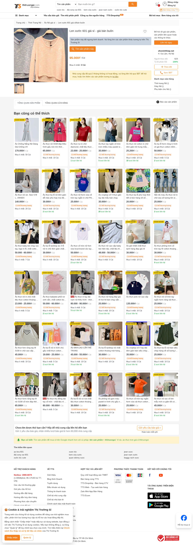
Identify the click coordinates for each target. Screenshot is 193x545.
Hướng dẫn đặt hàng (23, 493)
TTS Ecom (85, 495)
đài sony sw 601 (74, 10)
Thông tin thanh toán (56, 491)
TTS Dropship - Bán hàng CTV (94, 483)
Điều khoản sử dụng (56, 487)
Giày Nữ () (159, 86)
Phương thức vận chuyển (25, 501)
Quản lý (27, 537)
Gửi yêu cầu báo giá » (150, 428)
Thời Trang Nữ (34, 23)
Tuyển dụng (52, 483)
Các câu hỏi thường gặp (24, 485)
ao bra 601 (19, 452)
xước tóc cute (121, 10)
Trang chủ (20, 23)
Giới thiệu (51, 475)
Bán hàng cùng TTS (170, 10)
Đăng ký (172, 5)
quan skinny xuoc (76, 458)
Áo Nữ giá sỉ (49, 23)
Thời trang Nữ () (161, 83)
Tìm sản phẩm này (84, 49)
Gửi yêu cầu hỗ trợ (22, 489)
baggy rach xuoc (131, 458)
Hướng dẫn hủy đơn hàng (25, 497)
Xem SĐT (167, 72)
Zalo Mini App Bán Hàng (91, 491)
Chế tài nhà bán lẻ (55, 499)
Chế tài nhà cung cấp (56, 495)
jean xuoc (128, 452)
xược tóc (61, 10)
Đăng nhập (173, 2)
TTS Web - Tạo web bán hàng (94, 487)
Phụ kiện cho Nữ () (162, 89)
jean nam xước (105, 10)
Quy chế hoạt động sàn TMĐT (94, 475)
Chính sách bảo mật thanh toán (61, 504)
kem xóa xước (90, 10)
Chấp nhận (12, 537)
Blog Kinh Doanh (54, 479)
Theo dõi (168, 67)
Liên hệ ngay (166, 42)
